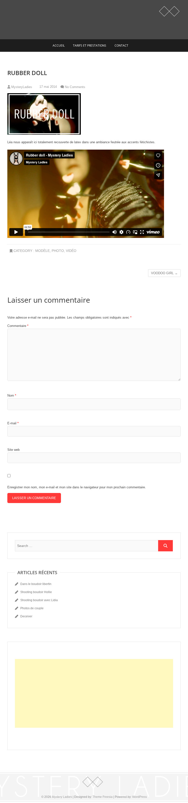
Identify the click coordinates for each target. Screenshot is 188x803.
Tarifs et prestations (89, 45)
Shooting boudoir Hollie (36, 592)
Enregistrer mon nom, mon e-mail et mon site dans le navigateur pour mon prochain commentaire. (76, 487)
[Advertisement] (94, 693)
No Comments (75, 87)
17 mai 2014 (47, 87)
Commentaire (17, 326)
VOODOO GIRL (164, 273)
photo (58, 251)
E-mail (13, 423)
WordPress (139, 797)
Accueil (59, 45)
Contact (121, 45)
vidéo (71, 251)
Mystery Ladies (62, 797)
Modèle (42, 251)
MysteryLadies (21, 87)
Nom (11, 395)
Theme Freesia (103, 797)
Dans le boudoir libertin (35, 584)
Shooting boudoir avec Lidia (39, 600)
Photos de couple (32, 608)
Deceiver (26, 616)
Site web (13, 450)
